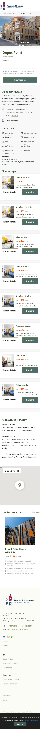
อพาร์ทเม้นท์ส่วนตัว (10, 684)
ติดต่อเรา (6, 700)
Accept (20, 724)
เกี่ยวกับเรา (7, 695)
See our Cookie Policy (31, 720)
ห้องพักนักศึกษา (7, 13)
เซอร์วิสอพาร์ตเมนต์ (10, 663)
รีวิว (4, 704)
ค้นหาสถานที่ (7, 668)
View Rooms (20, 80)
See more (36, 512)
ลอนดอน (17, 13)
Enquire (30, 192)
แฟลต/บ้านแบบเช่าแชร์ (11, 679)
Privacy (5, 646)
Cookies (5, 641)
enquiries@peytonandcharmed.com (19, 629)
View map (15, 116)
